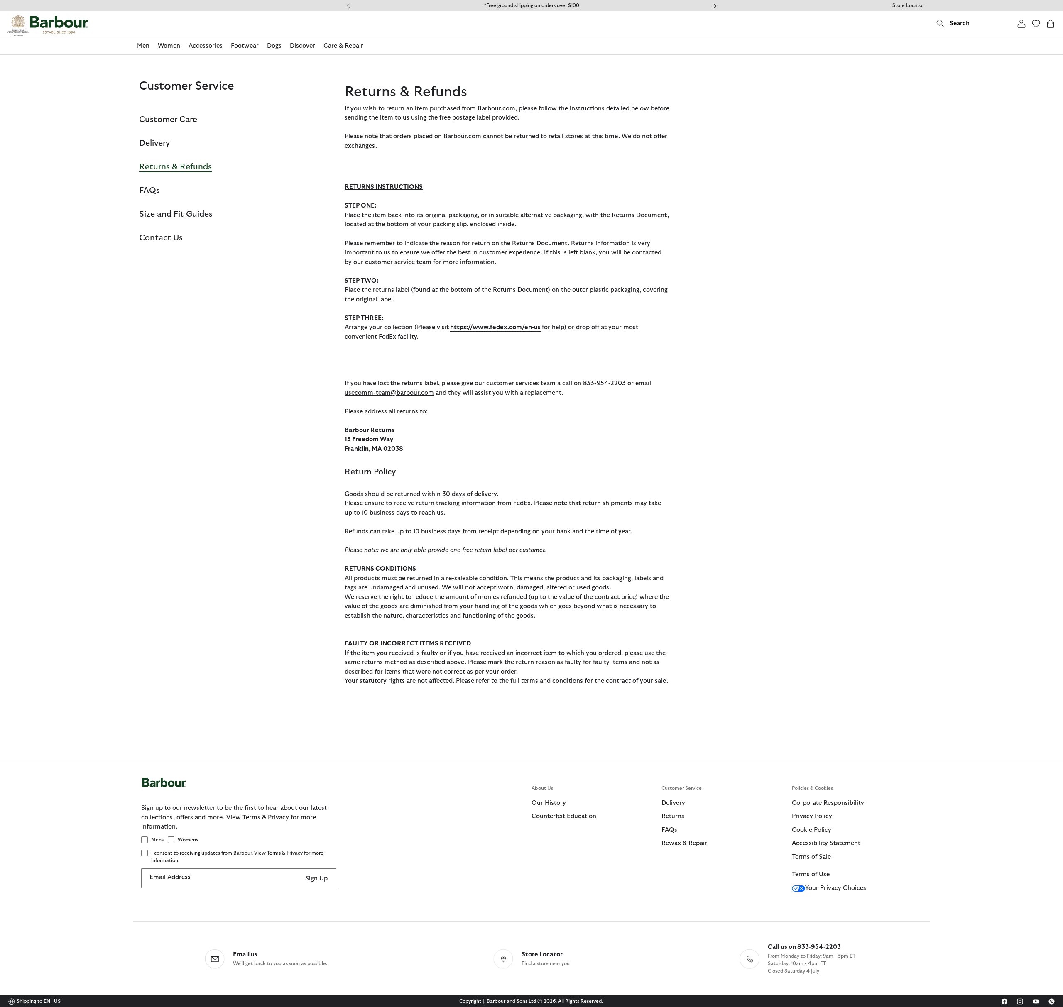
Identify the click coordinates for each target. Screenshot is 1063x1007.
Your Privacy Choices (835, 888)
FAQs (149, 190)
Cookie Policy (811, 830)
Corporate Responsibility (828, 803)
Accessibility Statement (826, 843)
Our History (549, 803)
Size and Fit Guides (176, 214)
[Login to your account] (1021, 23)
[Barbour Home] (47, 25)
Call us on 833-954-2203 (804, 947)
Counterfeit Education (564, 816)
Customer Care (168, 119)
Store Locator (908, 5)
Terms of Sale (811, 857)
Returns (672, 816)
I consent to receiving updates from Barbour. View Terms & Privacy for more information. (237, 857)
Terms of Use (811, 874)
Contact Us (161, 238)
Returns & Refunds (175, 167)
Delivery (154, 143)
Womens (188, 839)
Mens (157, 839)
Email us (245, 954)
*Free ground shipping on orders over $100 (531, 5)
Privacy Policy (812, 816)
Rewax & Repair (684, 843)
